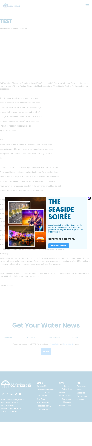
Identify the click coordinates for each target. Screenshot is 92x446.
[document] (46, 223)
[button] (89, 198)
